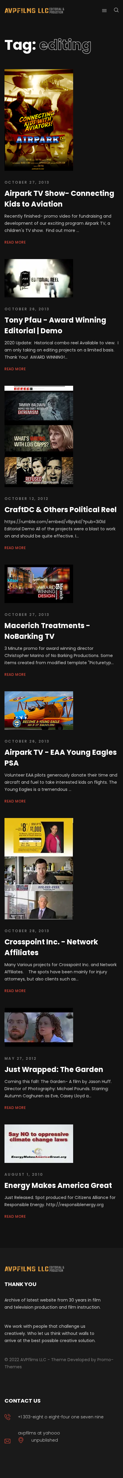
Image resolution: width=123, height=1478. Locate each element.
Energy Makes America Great (58, 1185)
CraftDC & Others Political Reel (60, 510)
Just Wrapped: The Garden (53, 1069)
